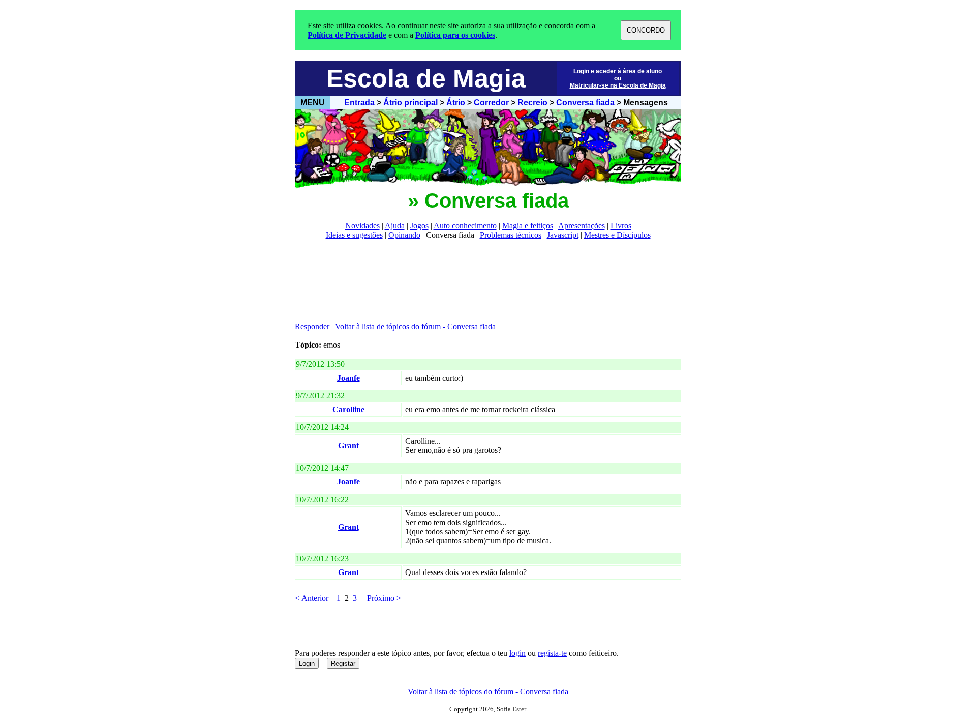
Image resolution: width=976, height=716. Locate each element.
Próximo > (384, 598)
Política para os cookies (455, 35)
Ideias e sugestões (354, 235)
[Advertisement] (480, 281)
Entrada (359, 102)
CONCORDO (646, 30)
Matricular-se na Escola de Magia (618, 85)
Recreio (532, 102)
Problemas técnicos (510, 235)
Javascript (562, 235)
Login (307, 663)
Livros (621, 225)
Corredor (491, 102)
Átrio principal (410, 102)
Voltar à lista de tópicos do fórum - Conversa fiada (415, 326)
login (517, 653)
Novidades (362, 225)
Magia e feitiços (527, 225)
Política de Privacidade (347, 35)
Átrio (455, 102)
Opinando (404, 235)
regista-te (552, 653)
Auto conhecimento (465, 225)
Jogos (419, 225)
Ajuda (395, 225)
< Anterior (311, 598)
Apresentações (581, 225)
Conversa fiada (585, 102)
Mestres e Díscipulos (617, 235)
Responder (312, 326)
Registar (343, 663)
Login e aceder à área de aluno (617, 71)
